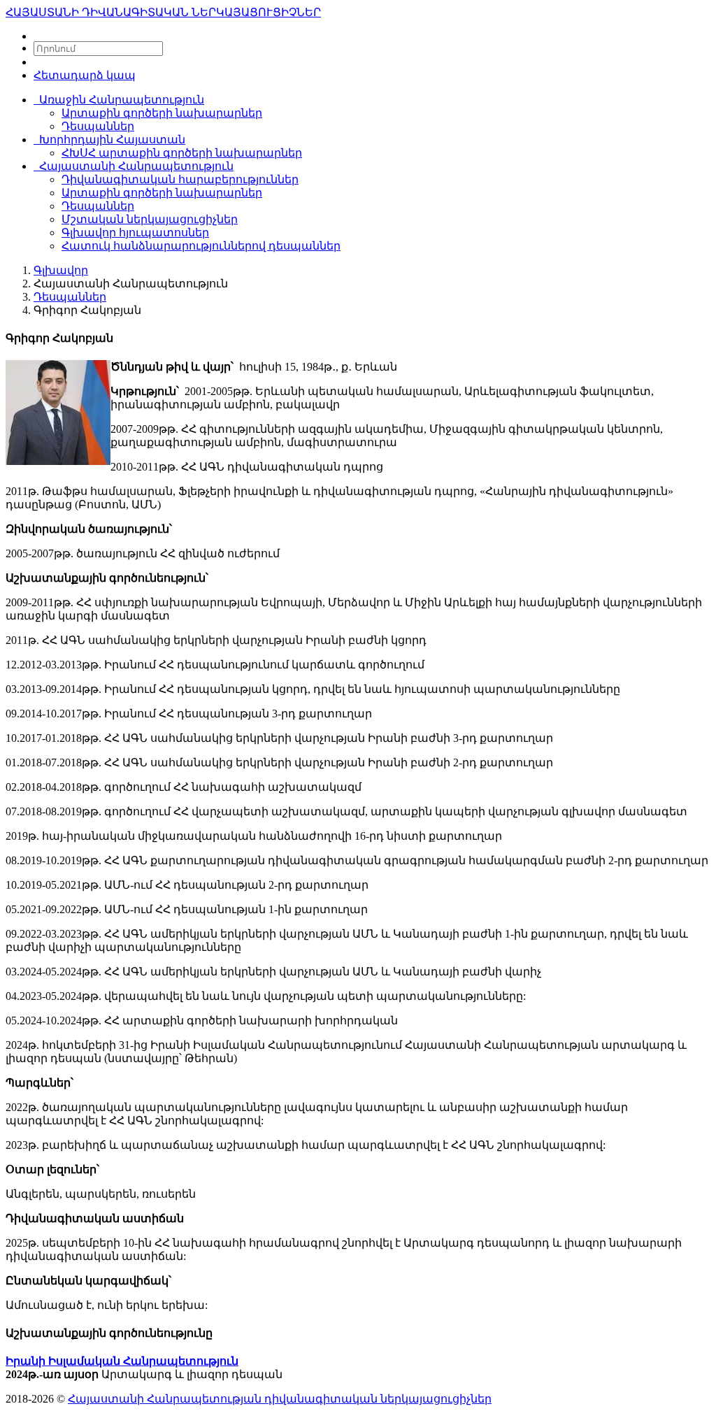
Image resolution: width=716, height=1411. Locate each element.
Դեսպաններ (98, 126)
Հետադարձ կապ (85, 75)
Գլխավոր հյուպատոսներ (135, 232)
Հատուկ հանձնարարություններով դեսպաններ (201, 246)
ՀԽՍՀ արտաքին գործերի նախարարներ (182, 153)
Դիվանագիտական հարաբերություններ (180, 179)
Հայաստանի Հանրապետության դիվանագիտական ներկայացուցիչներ (280, 1399)
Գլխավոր (61, 270)
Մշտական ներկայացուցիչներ (150, 219)
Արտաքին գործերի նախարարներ (162, 113)
